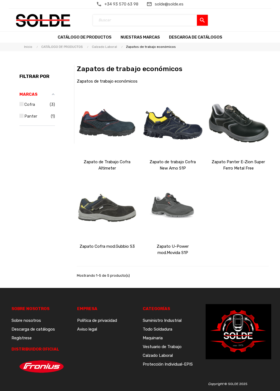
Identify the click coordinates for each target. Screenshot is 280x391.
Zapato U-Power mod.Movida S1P (173, 249)
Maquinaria (153, 337)
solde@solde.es (169, 4)
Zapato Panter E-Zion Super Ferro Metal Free (238, 165)
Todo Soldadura (157, 329)
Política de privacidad (97, 320)
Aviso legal (87, 329)
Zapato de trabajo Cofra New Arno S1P (173, 165)
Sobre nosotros (26, 320)
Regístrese (21, 337)
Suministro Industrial (162, 320)
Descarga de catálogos (33, 329)
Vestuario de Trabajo (162, 346)
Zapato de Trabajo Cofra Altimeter (107, 165)
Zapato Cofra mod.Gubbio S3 (107, 246)
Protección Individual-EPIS (168, 364)
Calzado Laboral (158, 355)
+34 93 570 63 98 (121, 4)
